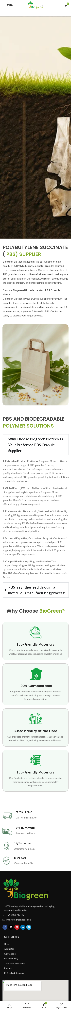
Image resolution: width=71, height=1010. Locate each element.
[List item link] (35, 915)
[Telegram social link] (28, 927)
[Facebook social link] (4, 927)
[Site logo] (35, 5)
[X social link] (10, 927)
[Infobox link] (35, 816)
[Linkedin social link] (22, 927)
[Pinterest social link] (16, 927)
